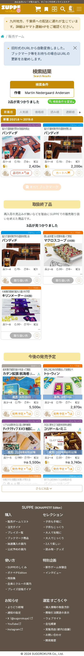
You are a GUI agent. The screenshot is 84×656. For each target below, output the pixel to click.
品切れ (17, 173)
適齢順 (70, 112)
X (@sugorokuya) (19, 618)
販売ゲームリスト (18, 521)
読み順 (55, 112)
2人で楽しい (52, 543)
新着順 (8, 112)
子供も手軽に (53, 521)
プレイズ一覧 (15, 532)
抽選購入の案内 (17, 543)
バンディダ (10, 133)
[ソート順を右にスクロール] (80, 112)
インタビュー (53, 572)
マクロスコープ (55, 240)
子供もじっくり (54, 527)
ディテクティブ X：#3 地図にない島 (21, 428)
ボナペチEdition (17, 572)
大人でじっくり (54, 538)
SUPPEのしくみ (17, 567)
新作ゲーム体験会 (56, 567)
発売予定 (17, 413)
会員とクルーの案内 (19, 583)
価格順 (39, 112)
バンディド (51, 133)
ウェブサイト (53, 618)
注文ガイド (14, 527)
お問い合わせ (53, 634)
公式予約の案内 (17, 549)
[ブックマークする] (37, 173)
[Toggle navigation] (79, 9)
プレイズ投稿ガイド (19, 589)
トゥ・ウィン (52, 373)
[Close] (75, 48)
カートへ (61, 173)
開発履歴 (50, 640)
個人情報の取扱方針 (57, 607)
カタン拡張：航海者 (16, 373)
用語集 (11, 578)
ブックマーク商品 (18, 538)
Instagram (14, 629)
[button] (62, 101)
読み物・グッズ (54, 549)
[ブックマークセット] (46, 9)
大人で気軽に (53, 532)
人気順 (24, 112)
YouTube (13, 623)
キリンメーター (13, 295)
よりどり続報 (15, 607)
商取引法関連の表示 (57, 612)
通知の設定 (14, 612)
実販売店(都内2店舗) (58, 629)
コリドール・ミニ (55, 428)
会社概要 (50, 623)
